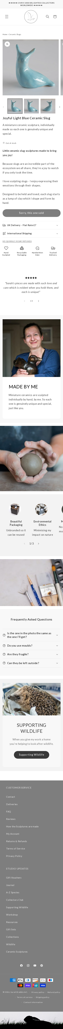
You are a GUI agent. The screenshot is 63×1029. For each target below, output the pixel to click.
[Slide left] (3, 107)
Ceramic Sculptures (17, 951)
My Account (12, 833)
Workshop (12, 914)
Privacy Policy (14, 856)
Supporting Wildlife (31, 754)
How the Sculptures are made (22, 826)
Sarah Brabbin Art (19, 992)
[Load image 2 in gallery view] (31, 106)
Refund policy (54, 992)
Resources (12, 922)
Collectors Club (14, 899)
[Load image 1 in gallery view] (15, 106)
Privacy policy (37, 992)
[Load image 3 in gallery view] (48, 106)
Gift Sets (11, 929)
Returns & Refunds (16, 841)
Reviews (11, 819)
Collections (12, 936)
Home (5, 34)
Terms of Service (15, 848)
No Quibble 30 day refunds (17, 241)
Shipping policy (42, 997)
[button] (6, 16)
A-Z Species (12, 892)
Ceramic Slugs (15, 34)
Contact (10, 796)
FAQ (8, 811)
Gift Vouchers (14, 877)
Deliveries (12, 804)
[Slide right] (59, 107)
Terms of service (25, 997)
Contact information (33, 1002)
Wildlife (10, 944)
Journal (10, 885)
